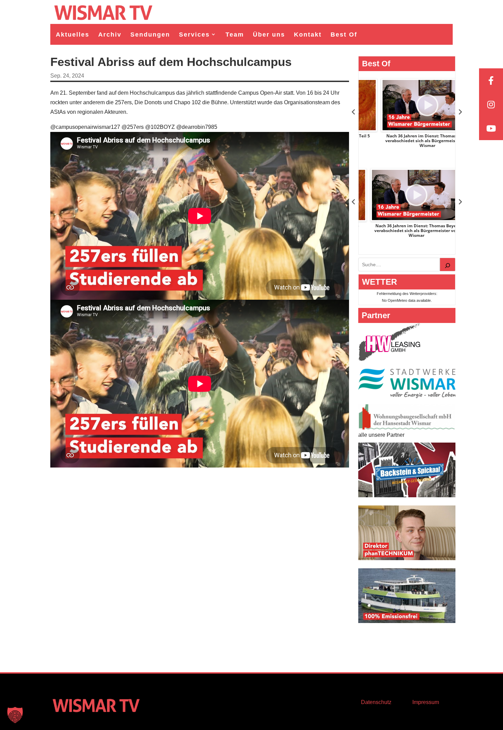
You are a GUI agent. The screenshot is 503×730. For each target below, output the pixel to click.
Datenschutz (376, 702)
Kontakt (308, 34)
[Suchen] (447, 264)
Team (234, 34)
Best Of (344, 34)
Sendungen (150, 34)
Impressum (425, 702)
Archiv (109, 34)
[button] (15, 715)
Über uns (269, 34)
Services (194, 34)
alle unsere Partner (381, 435)
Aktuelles (72, 34)
